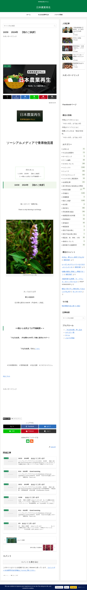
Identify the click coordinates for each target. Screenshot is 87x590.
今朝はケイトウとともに (70, 127)
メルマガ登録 (69, 338)
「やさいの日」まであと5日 (71, 123)
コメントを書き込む (29, 562)
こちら (37, 348)
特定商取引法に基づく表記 (71, 306)
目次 (27, 170)
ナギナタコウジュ (17, 418)
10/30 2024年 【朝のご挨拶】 (29, 173)
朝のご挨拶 (7, 418)
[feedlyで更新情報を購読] (27, 441)
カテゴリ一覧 (69, 332)
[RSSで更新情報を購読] (31, 441)
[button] (54, 26)
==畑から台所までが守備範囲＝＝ (31, 176)
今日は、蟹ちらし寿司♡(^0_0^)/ (73, 257)
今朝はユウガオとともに (70, 120)
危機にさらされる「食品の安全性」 (72, 132)
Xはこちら (6, 376)
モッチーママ (77, 291)
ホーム (67, 335)
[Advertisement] (29, 50)
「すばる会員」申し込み (73, 330)
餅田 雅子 (67, 260)
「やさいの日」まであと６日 (72, 137)
